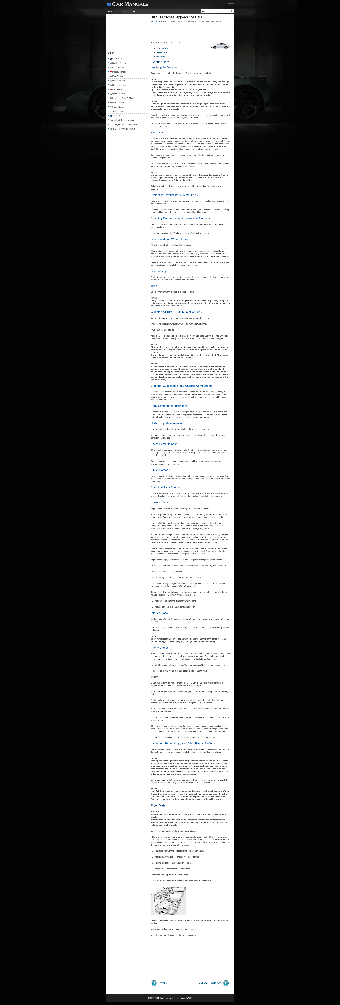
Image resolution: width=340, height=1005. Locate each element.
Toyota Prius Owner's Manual (122, 129)
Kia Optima (117, 89)
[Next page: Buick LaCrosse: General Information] (226, 983)
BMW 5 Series (118, 59)
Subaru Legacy (119, 107)
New (117, 11)
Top (124, 11)
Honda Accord (118, 80)
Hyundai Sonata (119, 85)
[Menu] (231, 6)
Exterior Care (162, 48)
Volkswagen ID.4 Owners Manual (124, 124)
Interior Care (161, 52)
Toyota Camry (118, 111)
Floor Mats (160, 56)
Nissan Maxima (119, 102)
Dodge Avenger (119, 72)
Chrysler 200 (118, 67)
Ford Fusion (117, 76)
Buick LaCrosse (156, 21)
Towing (163, 982)
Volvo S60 (116, 116)
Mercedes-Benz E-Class (123, 98)
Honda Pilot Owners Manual (122, 120)
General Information (210, 982)
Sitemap (132, 11)
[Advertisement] (190, 33)
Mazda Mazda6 (119, 94)
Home (110, 11)
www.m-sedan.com (177, 998)
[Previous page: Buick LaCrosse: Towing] (155, 983)
